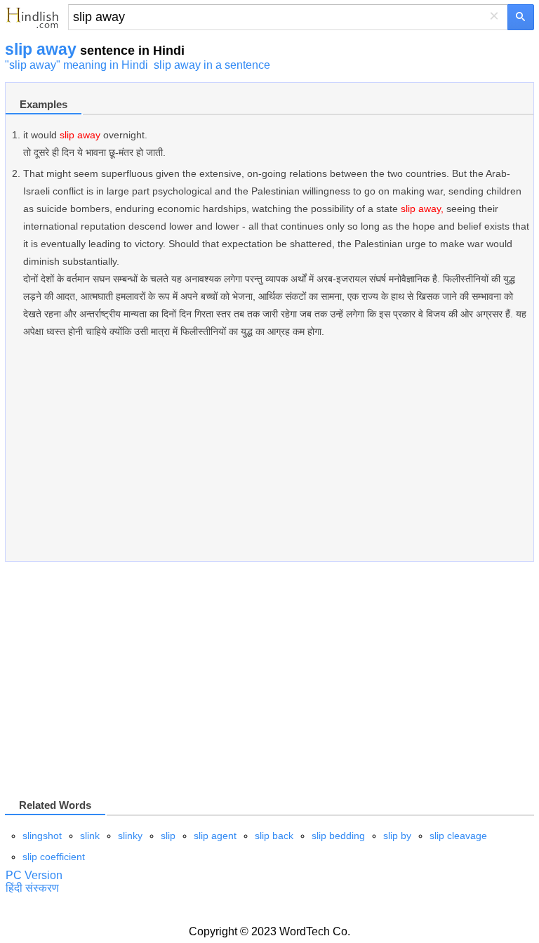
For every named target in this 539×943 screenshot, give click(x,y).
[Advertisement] (269, 457)
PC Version (34, 875)
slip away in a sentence (212, 65)
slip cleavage (458, 835)
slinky (130, 835)
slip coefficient (53, 856)
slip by (397, 835)
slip (168, 835)
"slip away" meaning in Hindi (76, 65)
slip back (274, 835)
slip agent (215, 835)
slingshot (42, 835)
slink (90, 835)
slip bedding (338, 835)
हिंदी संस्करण (32, 888)
